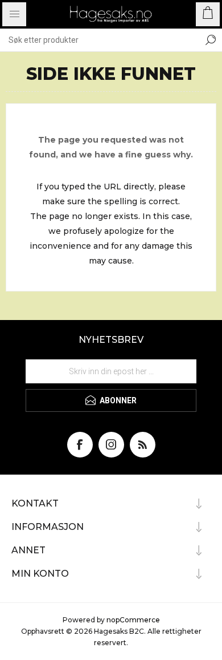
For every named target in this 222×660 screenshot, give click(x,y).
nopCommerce (133, 620)
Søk (210, 40)
